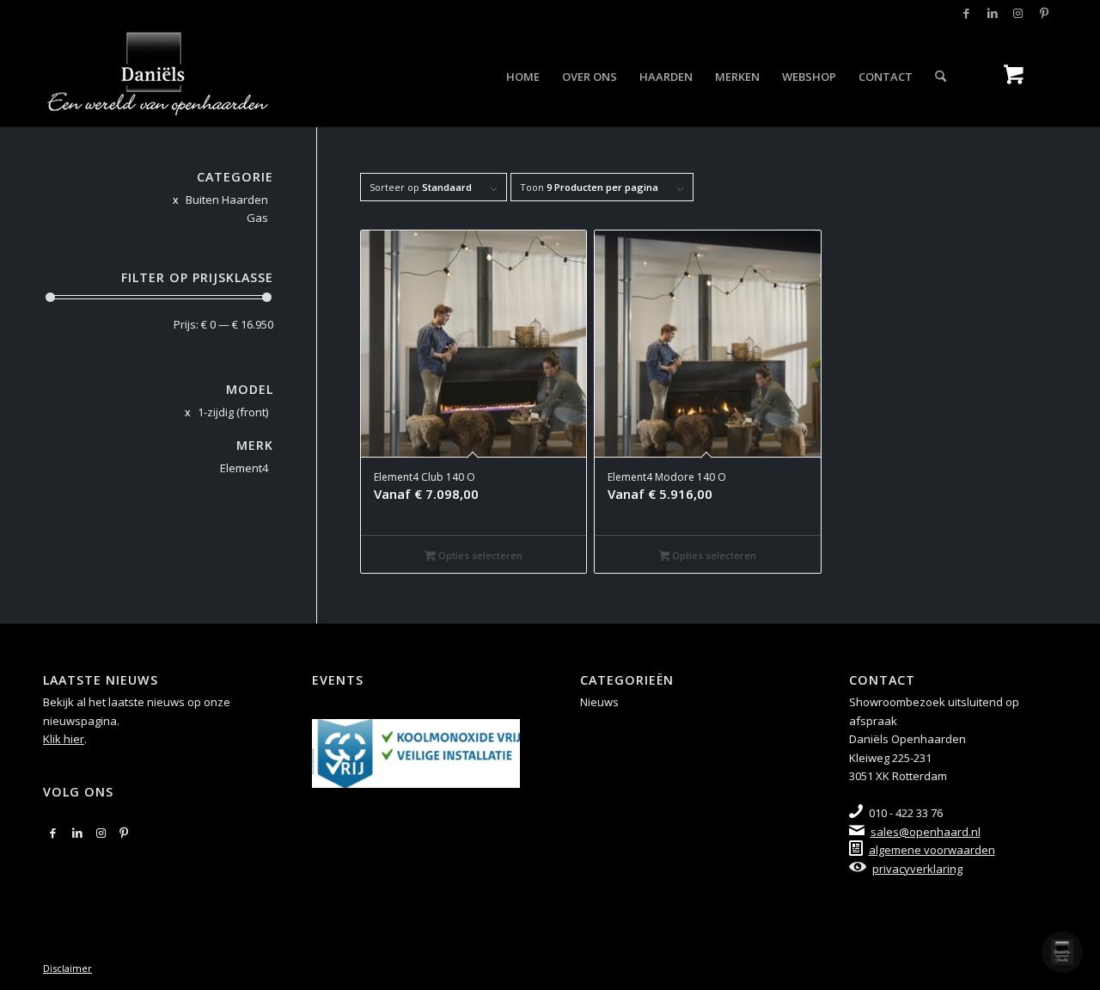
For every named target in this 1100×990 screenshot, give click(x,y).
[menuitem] (523, 76)
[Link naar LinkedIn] (992, 13)
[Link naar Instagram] (1017, 13)
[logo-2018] (157, 76)
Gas (257, 217)
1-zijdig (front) (233, 412)
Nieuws (599, 702)
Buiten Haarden (227, 199)
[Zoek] (940, 76)
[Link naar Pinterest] (1044, 13)
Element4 (244, 468)
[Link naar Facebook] (966, 13)
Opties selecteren (479, 555)
